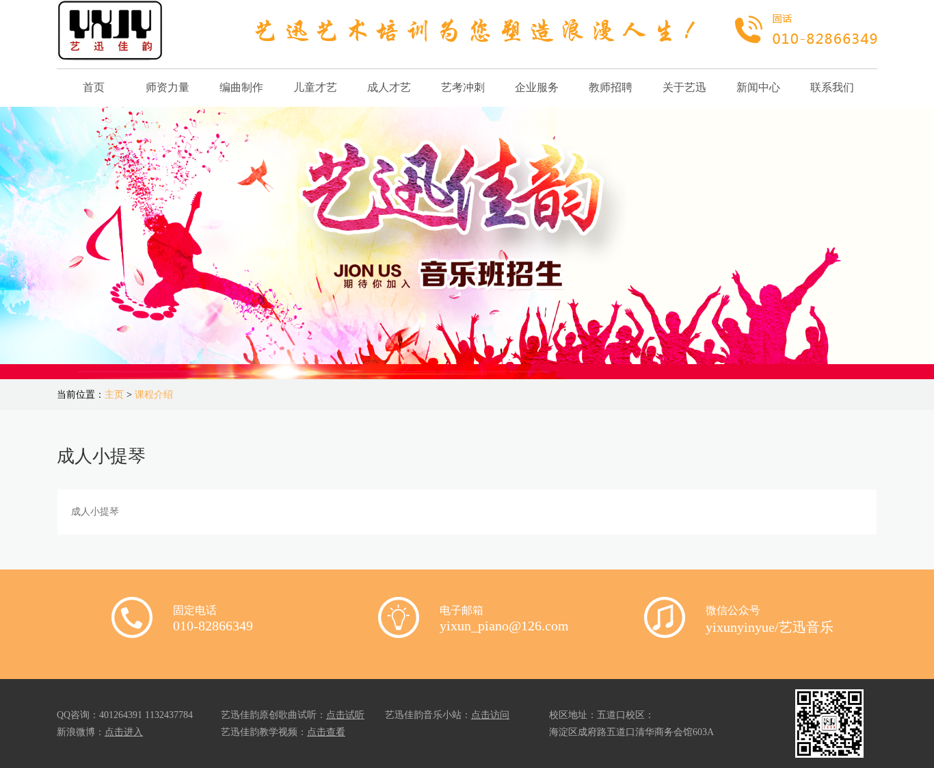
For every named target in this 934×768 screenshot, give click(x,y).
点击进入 (124, 732)
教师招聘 (610, 87)
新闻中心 (758, 87)
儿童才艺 (315, 87)
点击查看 (326, 732)
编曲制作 (241, 87)
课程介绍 (154, 394)
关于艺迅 (684, 87)
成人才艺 (389, 87)
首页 (94, 87)
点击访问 (490, 715)
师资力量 (167, 87)
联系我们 (832, 87)
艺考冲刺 (463, 87)
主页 (114, 394)
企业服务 (537, 87)
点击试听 (345, 715)
